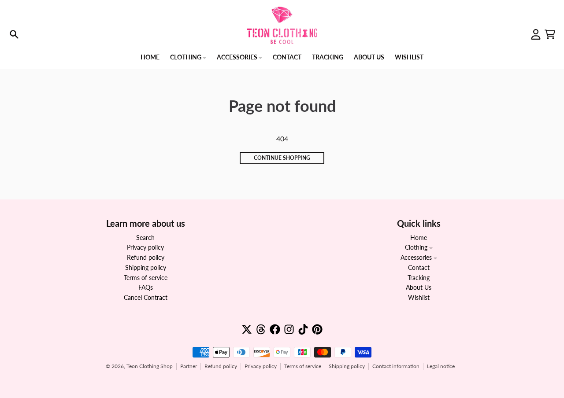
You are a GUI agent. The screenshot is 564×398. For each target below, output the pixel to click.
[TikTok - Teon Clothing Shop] (303, 329)
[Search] (14, 34)
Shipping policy (347, 366)
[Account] (536, 34)
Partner (188, 366)
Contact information (395, 366)
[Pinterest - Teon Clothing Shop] (317, 329)
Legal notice (441, 366)
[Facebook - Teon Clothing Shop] (275, 329)
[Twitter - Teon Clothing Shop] (246, 329)
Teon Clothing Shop (149, 366)
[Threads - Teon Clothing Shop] (261, 329)
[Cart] (550, 34)
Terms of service (302, 366)
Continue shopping (282, 158)
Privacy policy (261, 366)
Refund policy (220, 366)
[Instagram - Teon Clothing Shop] (289, 329)
